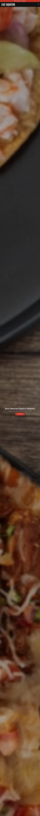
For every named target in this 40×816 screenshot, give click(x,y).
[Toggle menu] (38, 4)
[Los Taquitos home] (8, 4)
